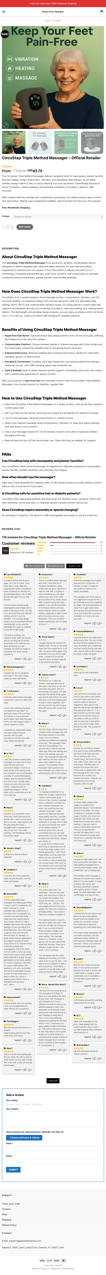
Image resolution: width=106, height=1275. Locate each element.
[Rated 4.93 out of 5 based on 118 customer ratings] (53, 166)
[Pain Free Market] (53, 12)
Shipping (6, 1219)
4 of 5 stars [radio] (26, 1104)
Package (6, 216)
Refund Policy (9, 1225)
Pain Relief (56, 20)
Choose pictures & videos (24, 1137)
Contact (6, 1209)
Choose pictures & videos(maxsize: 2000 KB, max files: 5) (34, 1132)
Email (9, 1156)
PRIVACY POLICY (40, 1268)
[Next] (98, 77)
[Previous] (7, 77)
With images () (35, 566)
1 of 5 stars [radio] (6, 1104)
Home (47, 20)
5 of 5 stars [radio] (37, 1104)
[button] (3, 11)
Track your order (11, 1203)
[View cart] (101, 11)
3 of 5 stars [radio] (17, 1104)
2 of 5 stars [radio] (11, 1104)
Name (9, 1143)
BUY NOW (24, 227)
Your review (12, 1109)
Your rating (12, 1100)
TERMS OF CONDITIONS (62, 1268)
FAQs (4, 1214)
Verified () (57, 566)
